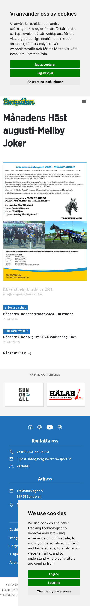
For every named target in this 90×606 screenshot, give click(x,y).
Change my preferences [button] (54, 591)
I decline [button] (54, 582)
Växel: (32, 452)
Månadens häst (15, 353)
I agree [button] (54, 574)
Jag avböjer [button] (45, 73)
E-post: (44, 459)
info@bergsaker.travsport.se (23, 294)
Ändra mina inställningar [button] (45, 81)
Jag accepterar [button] (45, 64)
